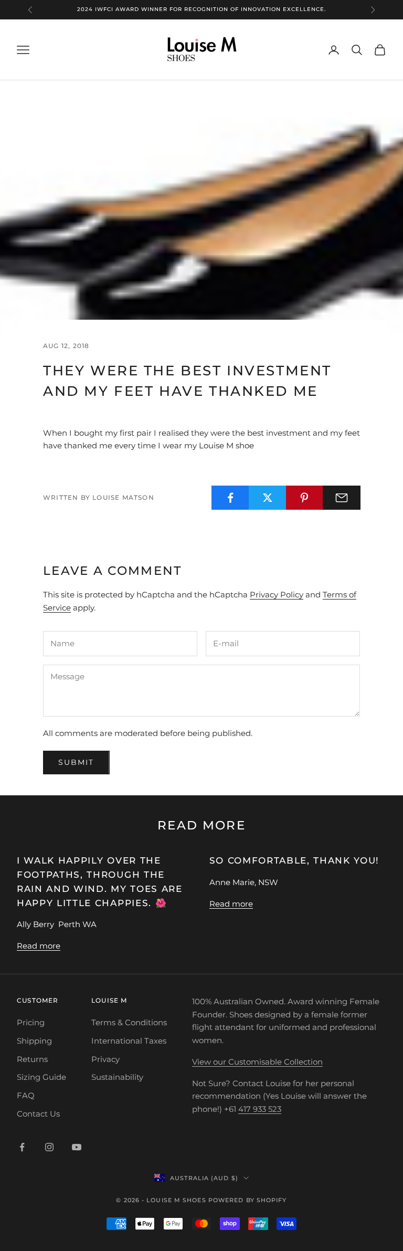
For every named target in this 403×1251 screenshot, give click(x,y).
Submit (76, 762)
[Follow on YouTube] (76, 1147)
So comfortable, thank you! (294, 860)
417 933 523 (259, 1109)
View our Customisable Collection (257, 1062)
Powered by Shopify (247, 1200)
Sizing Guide (41, 1077)
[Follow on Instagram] (49, 1147)
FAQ (26, 1095)
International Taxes (128, 1041)
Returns (32, 1059)
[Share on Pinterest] (305, 497)
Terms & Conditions (129, 1022)
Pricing (31, 1022)
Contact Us (38, 1114)
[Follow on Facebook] (22, 1147)
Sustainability (117, 1077)
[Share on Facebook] (230, 497)
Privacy (105, 1059)
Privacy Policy (276, 595)
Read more (38, 946)
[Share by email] (341, 497)
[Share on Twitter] (267, 497)
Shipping (34, 1041)
